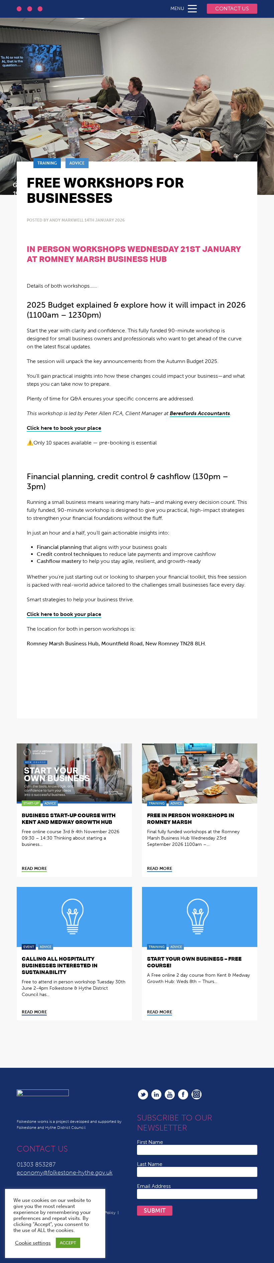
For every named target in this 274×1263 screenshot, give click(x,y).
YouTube (170, 1094)
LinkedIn (156, 1094)
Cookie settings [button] (33, 1243)
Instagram (196, 1094)
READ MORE (34, 868)
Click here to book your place (64, 428)
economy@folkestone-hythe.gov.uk (65, 1172)
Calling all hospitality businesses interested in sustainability (60, 965)
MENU (177, 8)
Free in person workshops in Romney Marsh (190, 818)
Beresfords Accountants (200, 413)
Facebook (183, 1094)
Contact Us (232, 8)
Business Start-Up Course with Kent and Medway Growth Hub (69, 818)
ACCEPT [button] (68, 1242)
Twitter (143, 1094)
